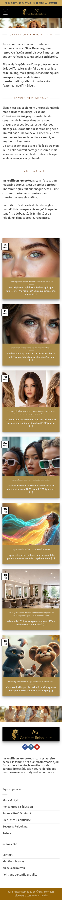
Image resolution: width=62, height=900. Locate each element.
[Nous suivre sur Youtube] (37, 747)
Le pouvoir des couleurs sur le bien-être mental (31, 549)
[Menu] (5, 12)
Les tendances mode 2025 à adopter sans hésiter (31, 479)
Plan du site (41, 895)
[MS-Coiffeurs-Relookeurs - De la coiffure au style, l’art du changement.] (34, 12)
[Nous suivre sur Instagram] (31, 747)
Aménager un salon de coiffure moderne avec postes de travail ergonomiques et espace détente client (31, 614)
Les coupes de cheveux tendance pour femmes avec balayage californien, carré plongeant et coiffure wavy (31, 412)
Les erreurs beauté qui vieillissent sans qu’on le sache (31, 347)
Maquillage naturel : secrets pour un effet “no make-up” (31, 281)
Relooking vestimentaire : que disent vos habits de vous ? (31, 681)
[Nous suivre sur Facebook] (25, 747)
